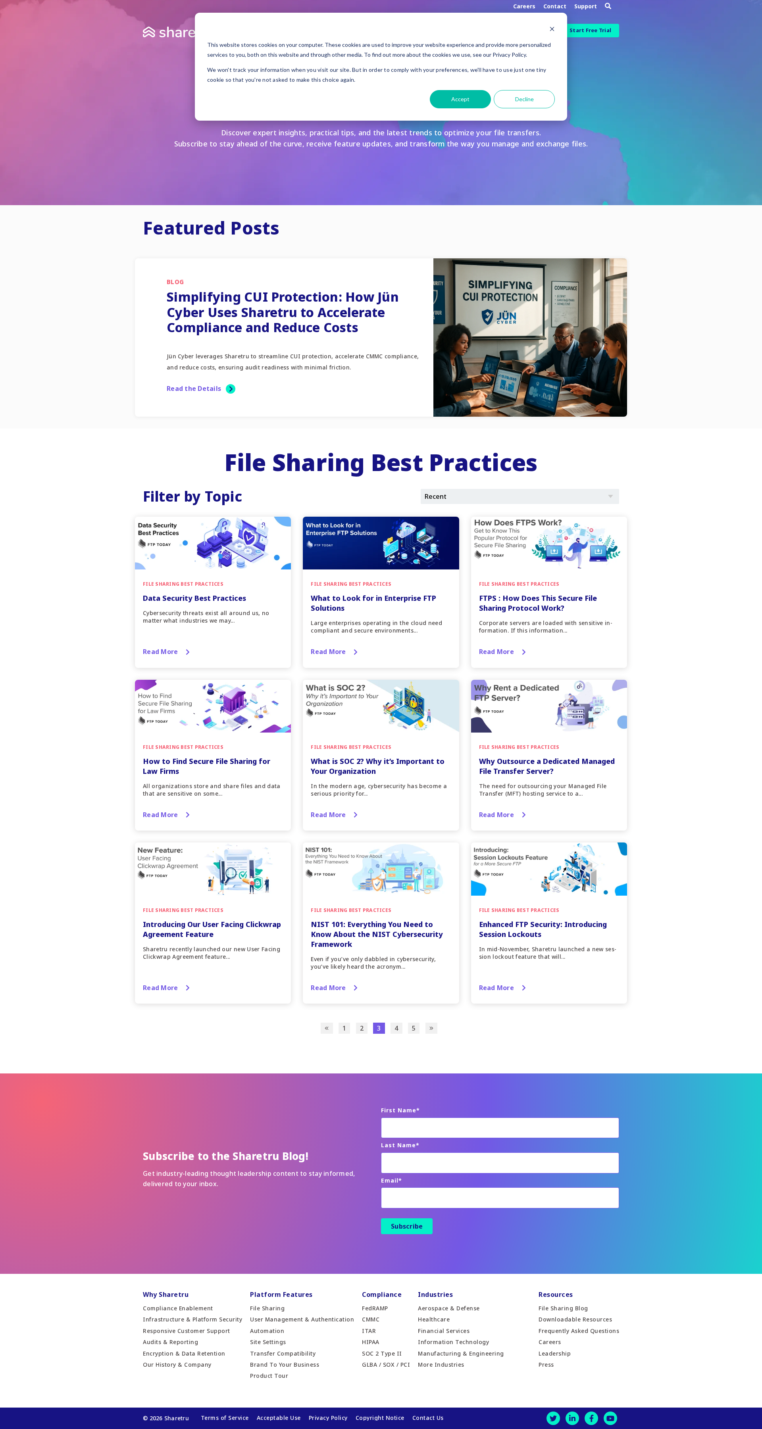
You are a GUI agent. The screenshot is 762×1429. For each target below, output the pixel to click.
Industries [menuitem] (435, 1294)
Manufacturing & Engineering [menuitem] (461, 1353)
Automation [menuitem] (267, 1331)
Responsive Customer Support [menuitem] (186, 1331)
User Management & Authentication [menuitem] (302, 1319)
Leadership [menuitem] (555, 1353)
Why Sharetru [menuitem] (166, 1294)
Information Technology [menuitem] (453, 1342)
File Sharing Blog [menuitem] (563, 1308)
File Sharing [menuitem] (267, 1308)
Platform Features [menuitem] (281, 1294)
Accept (460, 99)
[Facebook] (591, 1418)
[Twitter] (553, 1418)
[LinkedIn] (572, 1418)
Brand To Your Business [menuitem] (284, 1364)
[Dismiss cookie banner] (552, 30)
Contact (554, 6)
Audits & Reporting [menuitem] (170, 1342)
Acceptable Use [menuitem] (279, 1418)
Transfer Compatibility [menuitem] (283, 1353)
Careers (524, 6)
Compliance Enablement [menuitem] (178, 1308)
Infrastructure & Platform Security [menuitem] (192, 1319)
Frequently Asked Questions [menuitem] (579, 1331)
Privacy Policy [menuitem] (328, 1418)
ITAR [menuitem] (369, 1331)
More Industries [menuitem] (441, 1364)
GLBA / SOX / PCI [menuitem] (386, 1364)
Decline (524, 99)
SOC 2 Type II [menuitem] (382, 1353)
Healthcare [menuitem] (434, 1319)
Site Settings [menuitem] (268, 1342)
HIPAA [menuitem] (370, 1342)
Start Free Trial (590, 30)
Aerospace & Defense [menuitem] (449, 1308)
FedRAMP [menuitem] (375, 1308)
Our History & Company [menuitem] (177, 1364)
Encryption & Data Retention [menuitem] (184, 1353)
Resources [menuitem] (556, 1294)
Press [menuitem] (546, 1364)
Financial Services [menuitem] (444, 1331)
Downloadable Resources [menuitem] (575, 1319)
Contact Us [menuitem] (428, 1418)
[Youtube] (610, 1418)
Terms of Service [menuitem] (225, 1418)
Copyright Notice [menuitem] (380, 1418)
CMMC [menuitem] (370, 1319)
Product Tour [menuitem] (269, 1375)
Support (585, 6)
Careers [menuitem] (550, 1342)
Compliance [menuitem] (382, 1294)
